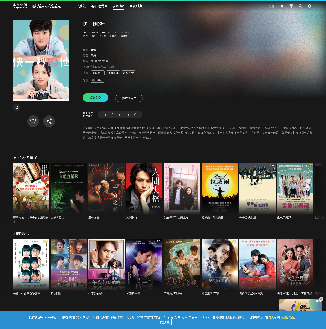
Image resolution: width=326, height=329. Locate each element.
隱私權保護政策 (282, 317)
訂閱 (271, 6)
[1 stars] (105, 114)
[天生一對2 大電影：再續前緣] (295, 267)
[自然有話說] (69, 191)
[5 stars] (135, 114)
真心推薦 (79, 5)
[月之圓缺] (69, 267)
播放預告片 (129, 98)
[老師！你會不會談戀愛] (31, 267)
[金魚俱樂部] (295, 191)
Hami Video (37, 6)
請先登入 (95, 97)
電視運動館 (99, 5)
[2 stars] (112, 114)
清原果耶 (113, 72)
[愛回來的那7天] (220, 267)
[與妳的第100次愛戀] (257, 267)
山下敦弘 (97, 80)
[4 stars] (128, 114)
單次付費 (136, 5)
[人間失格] (144, 191)
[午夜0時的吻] (106, 267)
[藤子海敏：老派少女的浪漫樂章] (31, 193)
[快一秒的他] (33, 121)
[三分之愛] (106, 191)
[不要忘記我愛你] (182, 267)
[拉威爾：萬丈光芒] (220, 191)
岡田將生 (97, 72)
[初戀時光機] (144, 267)
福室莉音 (128, 72)
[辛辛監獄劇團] (257, 191)
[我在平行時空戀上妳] (182, 191)
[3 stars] (120, 114)
